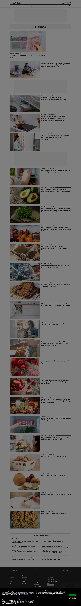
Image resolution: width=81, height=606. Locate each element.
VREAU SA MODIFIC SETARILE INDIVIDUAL (72, 598)
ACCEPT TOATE (72, 594)
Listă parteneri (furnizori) (39, 597)
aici (4, 600)
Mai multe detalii (26, 594)
